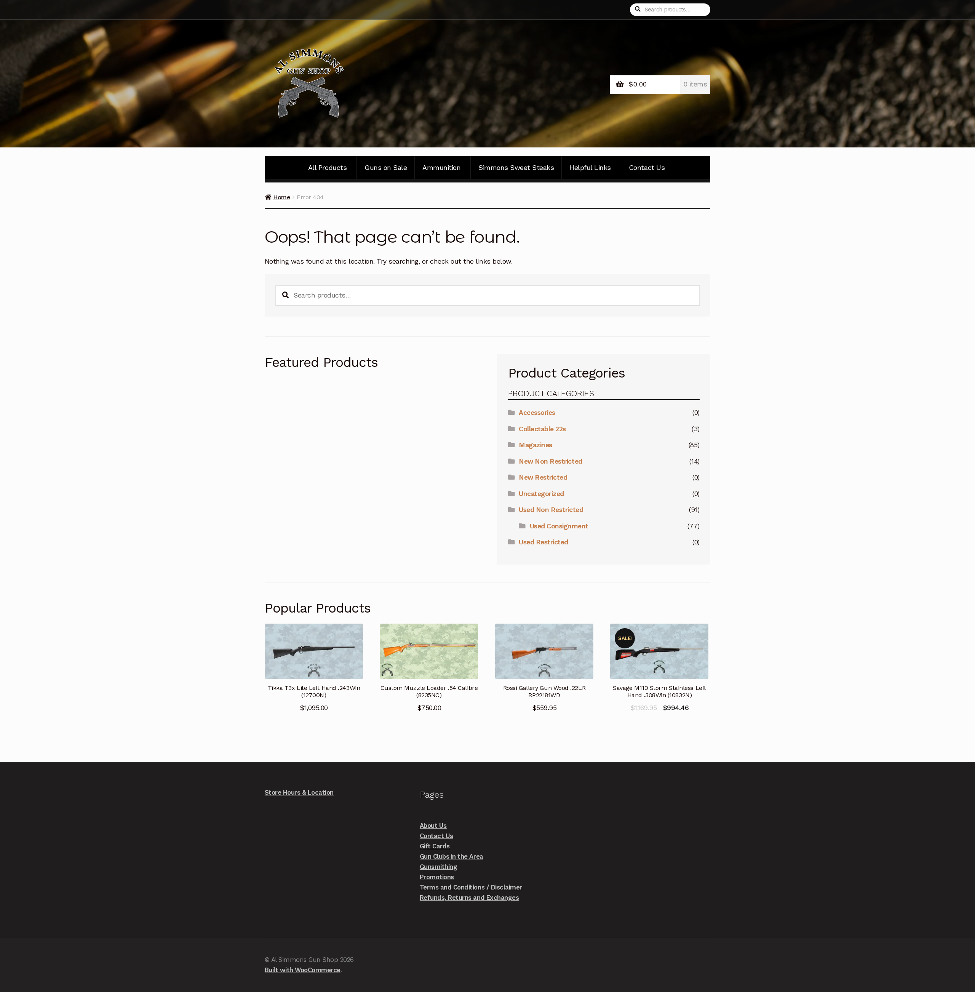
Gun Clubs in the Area (451, 856)
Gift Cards (435, 846)
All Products (327, 167)
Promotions (437, 877)
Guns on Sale (385, 167)
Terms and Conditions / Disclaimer (471, 887)
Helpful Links (590, 167)
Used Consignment (559, 526)
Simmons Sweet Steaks (516, 167)
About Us (433, 825)
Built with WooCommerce (302, 970)
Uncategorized (541, 494)
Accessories (537, 412)
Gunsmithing (438, 866)
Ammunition (441, 167)
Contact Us (647, 167)
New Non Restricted (550, 461)
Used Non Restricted (551, 510)
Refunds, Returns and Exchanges (469, 897)
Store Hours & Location (299, 792)
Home (281, 197)
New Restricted (543, 477)
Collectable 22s (542, 429)
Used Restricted (543, 542)
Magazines (535, 445)
